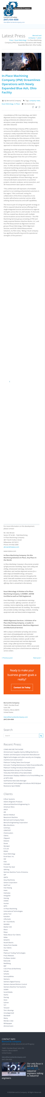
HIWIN (6, 901)
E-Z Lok (6, 849)
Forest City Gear (9, 867)
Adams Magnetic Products (13, 802)
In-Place (17, 104)
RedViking (7, 963)
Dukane (6, 841)
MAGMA (6, 924)
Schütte (6, 974)
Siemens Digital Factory (12, 982)
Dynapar (7, 846)
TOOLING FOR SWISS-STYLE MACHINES (18, 773)
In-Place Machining (10, 909)
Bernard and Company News (14, 820)
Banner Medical (9, 815)
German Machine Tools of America (16, 872)
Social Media (8, 992)
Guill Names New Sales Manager (15, 781)
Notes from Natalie (10, 945)
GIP (5, 875)
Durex (6, 843)
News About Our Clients (12, 935)
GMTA (6, 877)
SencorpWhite (9, 976)
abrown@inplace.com (11, 547)
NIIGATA (7, 940)
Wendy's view (8, 1021)
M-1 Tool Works (9, 922)
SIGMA (6, 989)
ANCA (6, 809)
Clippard (7, 838)
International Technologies (13, 911)
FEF (5, 859)
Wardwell (7, 1015)
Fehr (5, 862)
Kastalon (7, 916)
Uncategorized (9, 1013)
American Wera (9, 807)
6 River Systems (9, 799)
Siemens (7, 979)
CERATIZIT (7, 830)
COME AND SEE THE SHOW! (14, 749)
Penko (6, 950)
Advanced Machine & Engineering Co (17, 804)
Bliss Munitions (9, 825)
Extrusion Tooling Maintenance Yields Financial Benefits (23, 765)
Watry (6, 1018)
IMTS (5, 906)
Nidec (6, 937)
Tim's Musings (9, 1010)
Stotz (5, 1000)
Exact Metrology (7, 104)
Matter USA (8, 927)
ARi (5, 812)
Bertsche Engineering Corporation (16, 822)
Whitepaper (8, 1023)
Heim (5, 890)
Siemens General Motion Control (15, 984)
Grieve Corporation (10, 882)
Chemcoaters (8, 833)
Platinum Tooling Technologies (14, 953)
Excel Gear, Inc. (9, 856)
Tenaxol (6, 1008)
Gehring (6, 869)
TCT (5, 1005)
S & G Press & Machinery (12, 969)
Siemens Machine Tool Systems (15, 987)
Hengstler (7, 895)
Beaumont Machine (11, 817)
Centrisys (7, 828)
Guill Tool (7, 885)
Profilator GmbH (9, 958)
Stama (6, 995)
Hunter (6, 903)
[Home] (17, 9)
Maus (6, 929)
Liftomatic (7, 919)
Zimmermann (8, 1026)
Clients (6, 835)
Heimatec (7, 893)
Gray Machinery (9, 880)
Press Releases (9, 955)
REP (5, 966)
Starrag (6, 997)
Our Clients (8, 948)
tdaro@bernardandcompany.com (14, 22)
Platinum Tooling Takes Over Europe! (17, 762)
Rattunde (7, 961)
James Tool (7, 914)
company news (34, 100)
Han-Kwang (8, 888)
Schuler (6, 971)
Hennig (6, 898)
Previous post (7, 658)
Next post (37, 658)
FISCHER (7, 864)
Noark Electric (8, 942)
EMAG (6, 851)
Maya (6, 932)
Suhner (6, 1002)
